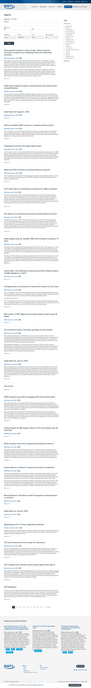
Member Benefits (44, 667)
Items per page (49, 34)
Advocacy (70, 1)
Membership (43, 6)
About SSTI (34, 6)
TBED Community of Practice (30, 672)
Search (86, 1)
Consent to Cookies (75, 685)
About (24, 665)
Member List (43, 669)
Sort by (19, 34)
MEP (65, 652)
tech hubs (19, 649)
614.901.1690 (84, 681)
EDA (13, 649)
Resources (52, 6)
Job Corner (77, 1)
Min (5, 29)
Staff (25, 669)
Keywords (6, 21)
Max (33, 29)
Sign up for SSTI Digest (81, 6)
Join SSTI (68, 6)
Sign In (83, 1)
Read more (7, 78)
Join (40, 665)
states (70, 652)
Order (33, 34)
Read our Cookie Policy (38, 684)
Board (25, 667)
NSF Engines (9, 652)
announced (29, 176)
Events (64, 1)
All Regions (7, 34)
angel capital (38, 650)
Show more (66, 60)
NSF (8, 649)
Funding (59, 6)
